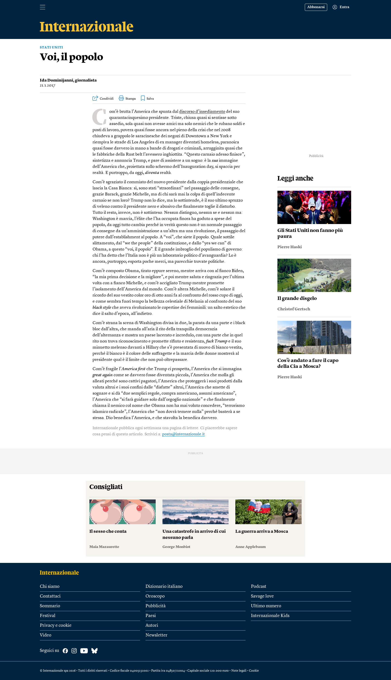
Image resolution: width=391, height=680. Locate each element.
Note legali (238, 670)
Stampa (131, 98)
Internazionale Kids (270, 616)
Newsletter (156, 635)
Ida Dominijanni (56, 80)
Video (45, 635)
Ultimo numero (266, 606)
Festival (47, 616)
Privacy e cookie (56, 625)
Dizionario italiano (164, 586)
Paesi (150, 616)
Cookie (254, 670)
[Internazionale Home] (61, 572)
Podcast (258, 586)
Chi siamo (50, 586)
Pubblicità (155, 606)
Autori (151, 625)
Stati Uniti (51, 47)
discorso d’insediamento (202, 112)
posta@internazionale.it (183, 434)
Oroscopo (155, 596)
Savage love (262, 596)
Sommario (50, 606)
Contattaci (50, 596)
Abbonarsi (316, 7)
